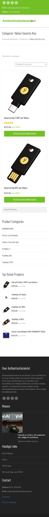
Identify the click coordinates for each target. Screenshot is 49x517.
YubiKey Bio (7, 256)
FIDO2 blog (6, 466)
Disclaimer (6, 497)
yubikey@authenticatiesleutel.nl (18, 8)
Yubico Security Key (10, 242)
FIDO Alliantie (7, 454)
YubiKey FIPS (7, 263)
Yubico (4, 460)
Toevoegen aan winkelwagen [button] (24, 133)
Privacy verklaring (9, 502)
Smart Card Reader (10, 236)
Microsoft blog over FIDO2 (12, 472)
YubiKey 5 (6, 249)
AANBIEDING (8, 229)
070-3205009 (15, 12)
